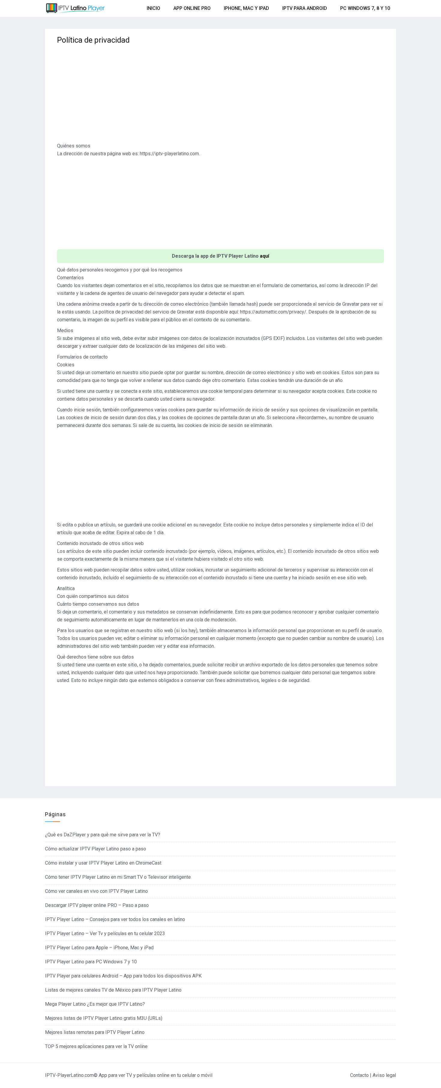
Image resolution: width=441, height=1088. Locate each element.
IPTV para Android (304, 8)
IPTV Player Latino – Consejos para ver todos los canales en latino (115, 919)
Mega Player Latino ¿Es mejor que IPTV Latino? (95, 1004)
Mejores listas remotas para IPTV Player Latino (95, 1032)
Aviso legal (384, 1075)
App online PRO (192, 8)
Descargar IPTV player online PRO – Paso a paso (97, 905)
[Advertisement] (220, 95)
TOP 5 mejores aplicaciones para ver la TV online (96, 1046)
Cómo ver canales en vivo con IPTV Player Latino (96, 891)
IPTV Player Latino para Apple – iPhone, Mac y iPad (99, 947)
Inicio (153, 8)
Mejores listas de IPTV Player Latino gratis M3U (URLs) (103, 1018)
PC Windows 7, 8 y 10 (365, 8)
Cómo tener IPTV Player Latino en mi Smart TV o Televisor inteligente (118, 877)
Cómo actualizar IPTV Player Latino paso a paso (95, 849)
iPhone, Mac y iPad (246, 8)
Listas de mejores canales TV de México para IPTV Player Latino (113, 990)
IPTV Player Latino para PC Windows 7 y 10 (91, 962)
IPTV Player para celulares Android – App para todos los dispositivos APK (123, 976)
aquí (264, 256)
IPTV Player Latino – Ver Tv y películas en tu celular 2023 (105, 933)
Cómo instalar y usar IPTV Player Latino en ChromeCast (103, 863)
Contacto (359, 1075)
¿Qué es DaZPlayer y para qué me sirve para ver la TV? (102, 835)
